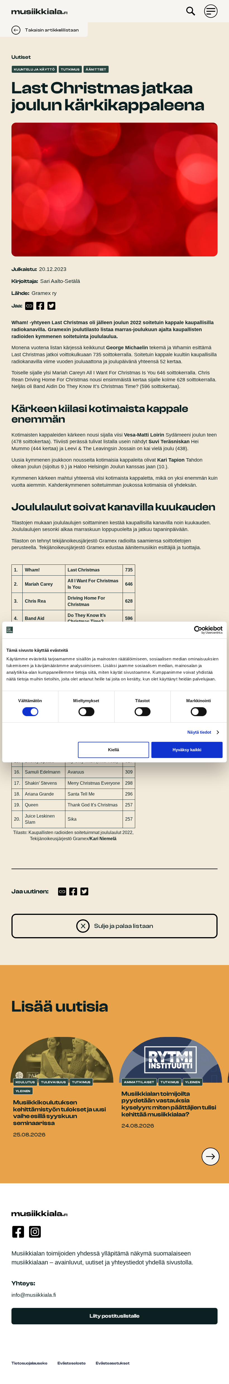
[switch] (86, 711)
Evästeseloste (72, 1363)
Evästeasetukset (113, 1363)
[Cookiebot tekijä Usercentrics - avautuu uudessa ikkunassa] (198, 630)
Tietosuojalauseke (29, 1363)
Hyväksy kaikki (187, 749)
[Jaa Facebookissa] (40, 305)
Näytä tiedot (199, 732)
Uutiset (21, 57)
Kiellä (113, 749)
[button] (211, 1156)
